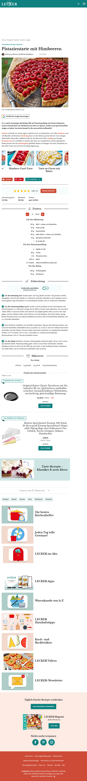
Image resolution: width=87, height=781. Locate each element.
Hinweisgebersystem (29, 765)
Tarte (28, 40)
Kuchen (22, 40)
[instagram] (51, 742)
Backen (16, 40)
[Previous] (3, 158)
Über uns (42, 765)
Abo (63, 765)
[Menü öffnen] (84, 4)
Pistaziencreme (7, 141)
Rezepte (10, 40)
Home (4, 40)
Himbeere (61, 133)
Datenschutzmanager (31, 760)
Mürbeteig (25, 135)
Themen (50, 765)
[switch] (45, 288)
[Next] (66, 158)
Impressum (29, 756)
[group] (35, 163)
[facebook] (35, 742)
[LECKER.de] (9, 4)
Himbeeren (39, 499)
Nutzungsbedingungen (43, 756)
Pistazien (49, 499)
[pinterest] (43, 742)
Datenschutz (57, 756)
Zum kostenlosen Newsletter (43, 706)
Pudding (50, 138)
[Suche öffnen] (78, 3)
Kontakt (57, 765)
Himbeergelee (23, 143)
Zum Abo (54, 725)
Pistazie (4, 133)
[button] (35, 490)
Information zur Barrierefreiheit (52, 760)
